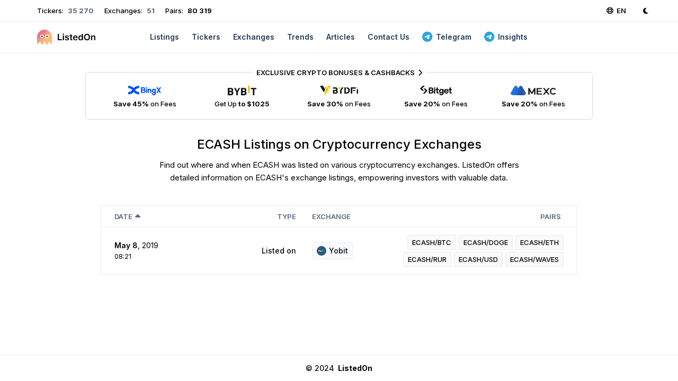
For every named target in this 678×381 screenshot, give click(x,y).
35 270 (80, 10)
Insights (513, 36)
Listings (164, 36)
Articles (340, 36)
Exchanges (253, 36)
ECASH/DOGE (485, 242)
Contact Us (388, 36)
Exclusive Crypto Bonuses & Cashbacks (335, 72)
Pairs (550, 216)
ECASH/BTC (431, 242)
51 (150, 10)
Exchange (331, 216)
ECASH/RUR (427, 259)
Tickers (206, 36)
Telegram (453, 36)
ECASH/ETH (539, 242)
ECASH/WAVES (534, 259)
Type (286, 216)
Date (123, 216)
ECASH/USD (478, 259)
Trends (300, 36)
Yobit (338, 250)
